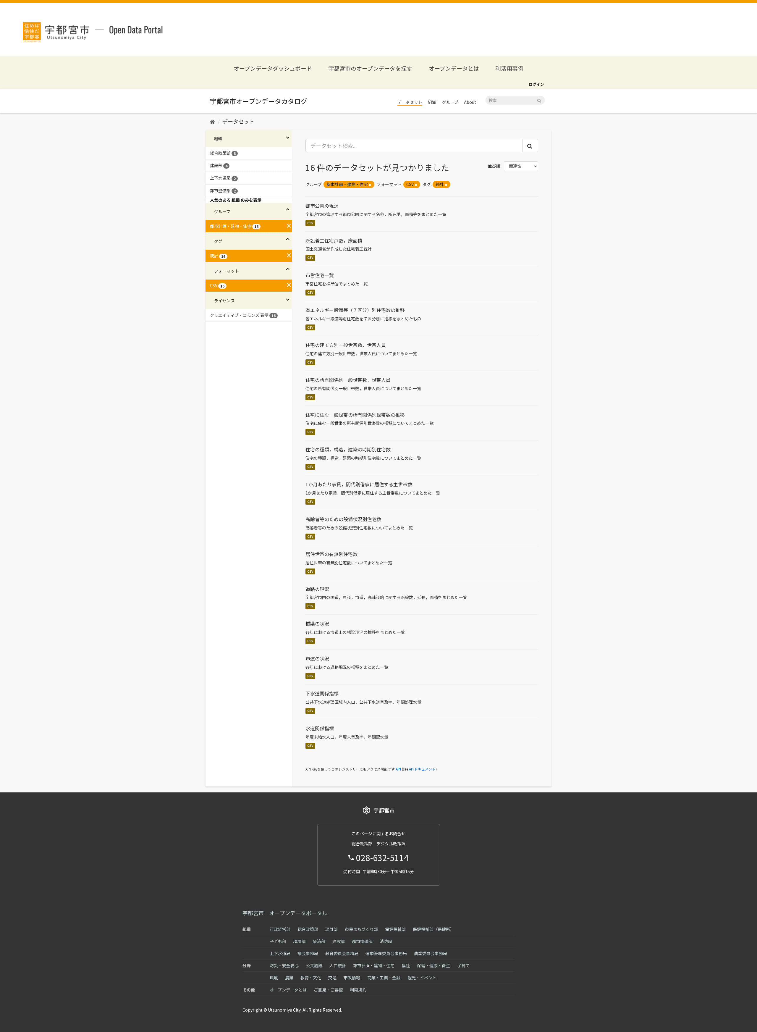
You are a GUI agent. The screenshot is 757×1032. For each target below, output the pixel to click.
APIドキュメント (422, 768)
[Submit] (539, 99)
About (470, 102)
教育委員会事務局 (341, 953)
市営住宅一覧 (319, 275)
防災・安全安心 (284, 965)
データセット (409, 102)
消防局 (386, 941)
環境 (274, 978)
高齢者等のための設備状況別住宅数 (343, 519)
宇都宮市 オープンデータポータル (284, 913)
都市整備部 (362, 941)
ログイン (536, 84)
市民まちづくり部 (361, 929)
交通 (332, 978)
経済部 (319, 941)
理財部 (331, 929)
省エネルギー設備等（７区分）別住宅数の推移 (355, 310)
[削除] (370, 184)
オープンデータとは (454, 68)
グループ (450, 102)
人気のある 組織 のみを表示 (235, 200)
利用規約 (358, 990)
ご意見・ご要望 (328, 990)
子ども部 (278, 941)
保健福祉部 (395, 929)
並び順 (494, 166)
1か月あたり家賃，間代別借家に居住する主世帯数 (358, 484)
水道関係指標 (319, 728)
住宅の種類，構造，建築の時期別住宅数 (348, 449)
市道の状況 (317, 658)
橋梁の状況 (317, 623)
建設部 (338, 941)
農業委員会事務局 (430, 953)
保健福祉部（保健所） (433, 929)
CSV (310, 223)
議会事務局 (307, 953)
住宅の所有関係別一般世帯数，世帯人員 (348, 379)
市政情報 (352, 978)
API (398, 768)
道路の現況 (317, 588)
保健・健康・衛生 (433, 965)
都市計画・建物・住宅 (373, 965)
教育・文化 (310, 978)
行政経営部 (280, 929)
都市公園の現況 (322, 205)
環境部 (299, 941)
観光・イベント (421, 978)
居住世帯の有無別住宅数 (331, 554)
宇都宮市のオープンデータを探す (370, 68)
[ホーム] (212, 121)
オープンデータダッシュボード (273, 68)
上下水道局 (280, 953)
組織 (432, 102)
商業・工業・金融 (383, 978)
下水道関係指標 (322, 693)
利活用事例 (509, 68)
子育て (463, 965)
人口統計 (337, 965)
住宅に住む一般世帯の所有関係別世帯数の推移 (355, 414)
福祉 (406, 965)
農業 (289, 978)
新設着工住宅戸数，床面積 (333, 240)
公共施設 (314, 965)
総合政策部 (307, 929)
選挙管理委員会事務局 (386, 953)
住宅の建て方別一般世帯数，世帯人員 (345, 344)
